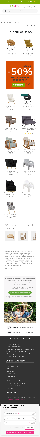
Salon (16, 22)
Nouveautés (11, 376)
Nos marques (11, 378)
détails (5, 410)
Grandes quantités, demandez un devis (19, 354)
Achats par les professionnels (16, 351)
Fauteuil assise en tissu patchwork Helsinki (11, 215)
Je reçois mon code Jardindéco (20, 292)
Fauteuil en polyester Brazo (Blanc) (28, 193)
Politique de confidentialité (16, 356)
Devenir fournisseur (13, 386)
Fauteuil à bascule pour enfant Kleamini (28, 150)
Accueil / (4, 22)
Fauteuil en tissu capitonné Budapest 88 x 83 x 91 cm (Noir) (11, 173)
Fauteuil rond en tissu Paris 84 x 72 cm (11, 193)
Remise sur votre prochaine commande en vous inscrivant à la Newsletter (20, 279)
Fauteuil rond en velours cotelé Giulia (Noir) (28, 108)
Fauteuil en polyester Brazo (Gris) (28, 172)
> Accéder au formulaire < (15, 400)
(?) (18, 413)
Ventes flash (11, 371)
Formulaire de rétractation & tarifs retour (20, 349)
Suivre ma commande (14, 344)
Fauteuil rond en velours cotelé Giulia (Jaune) (11, 53)
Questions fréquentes (14, 346)
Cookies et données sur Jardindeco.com (13, 407)
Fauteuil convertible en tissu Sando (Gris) (28, 128)
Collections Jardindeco (14, 381)
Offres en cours (12, 369)
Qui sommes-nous (13, 366)
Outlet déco (11, 374)
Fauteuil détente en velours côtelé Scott (11, 128)
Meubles (10, 22)
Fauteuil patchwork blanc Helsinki (11, 107)
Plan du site (11, 388)
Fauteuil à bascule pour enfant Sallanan (11, 150)
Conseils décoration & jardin (16, 383)
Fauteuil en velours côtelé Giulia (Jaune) (28, 52)
